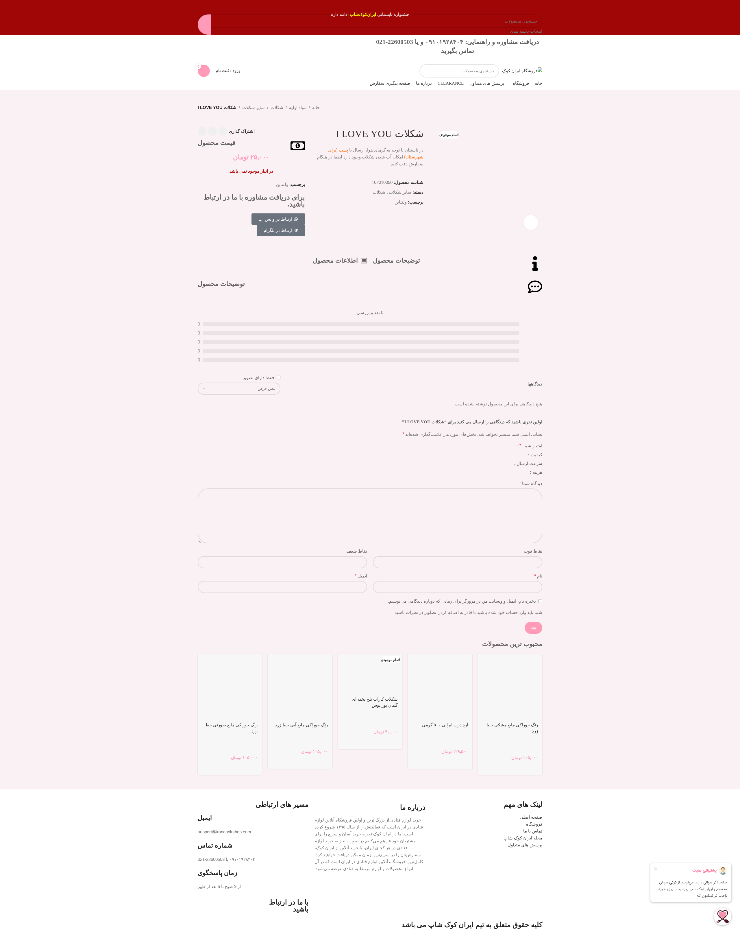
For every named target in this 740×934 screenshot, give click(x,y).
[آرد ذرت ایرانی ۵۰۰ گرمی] (440, 686)
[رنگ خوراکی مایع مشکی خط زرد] (510, 686)
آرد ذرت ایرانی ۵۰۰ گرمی (445, 725)
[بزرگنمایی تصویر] (530, 222)
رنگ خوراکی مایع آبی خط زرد (301, 725)
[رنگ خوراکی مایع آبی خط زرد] (300, 686)
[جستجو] (426, 70)
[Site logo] (522, 70)
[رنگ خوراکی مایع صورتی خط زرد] (230, 686)
